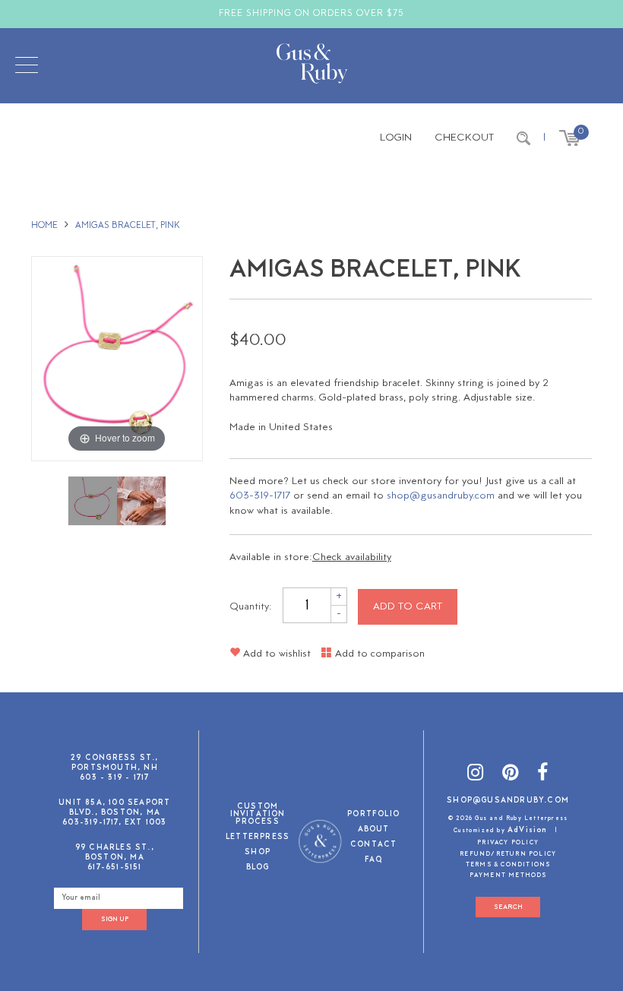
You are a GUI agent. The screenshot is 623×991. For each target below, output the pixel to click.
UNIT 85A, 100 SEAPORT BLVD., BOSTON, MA (114, 808)
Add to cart (407, 606)
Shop (257, 853)
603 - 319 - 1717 (114, 778)
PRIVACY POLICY (508, 843)
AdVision (528, 830)
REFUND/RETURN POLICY (508, 854)
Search (508, 907)
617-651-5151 (114, 867)
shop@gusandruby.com (441, 495)
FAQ (374, 860)
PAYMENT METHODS (508, 875)
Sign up (114, 919)
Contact (373, 845)
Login (396, 137)
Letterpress (257, 838)
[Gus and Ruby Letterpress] (312, 66)
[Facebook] (543, 775)
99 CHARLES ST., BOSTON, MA (114, 853)
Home (44, 225)
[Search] (523, 138)
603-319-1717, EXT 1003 (114, 823)
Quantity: (250, 606)
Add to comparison (378, 653)
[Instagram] (476, 775)
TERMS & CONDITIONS (508, 865)
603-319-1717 (259, 495)
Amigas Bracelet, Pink (127, 225)
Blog (258, 868)
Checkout (464, 137)
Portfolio (373, 815)
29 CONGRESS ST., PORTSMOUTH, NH (114, 763)
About (374, 830)
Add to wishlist (275, 653)
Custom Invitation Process (258, 815)
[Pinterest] (511, 775)
